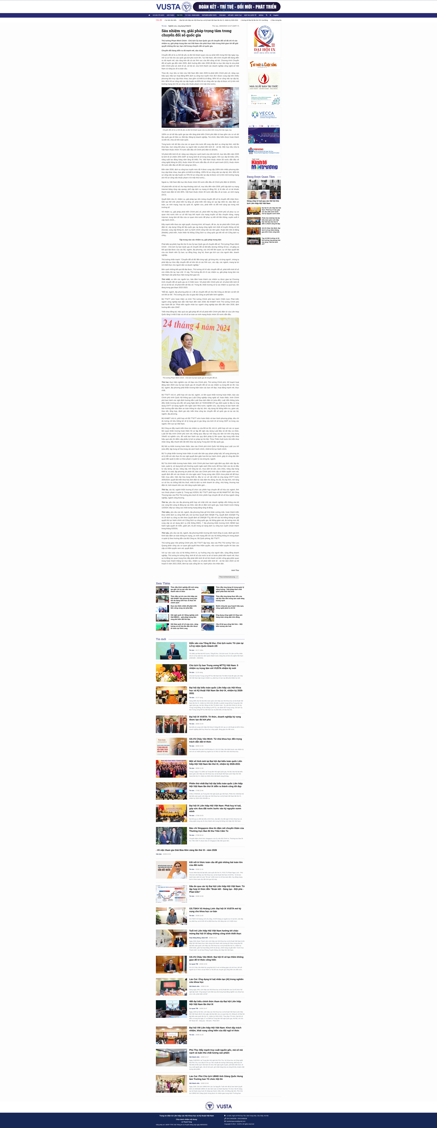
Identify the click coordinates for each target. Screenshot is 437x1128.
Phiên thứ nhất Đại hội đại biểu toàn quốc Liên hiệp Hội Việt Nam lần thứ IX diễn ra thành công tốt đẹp (271, 221)
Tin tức (180, 15)
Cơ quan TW (193, 964)
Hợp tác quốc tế (250, 15)
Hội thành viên (194, 986)
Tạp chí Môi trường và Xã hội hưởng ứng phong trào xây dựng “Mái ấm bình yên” (271, 241)
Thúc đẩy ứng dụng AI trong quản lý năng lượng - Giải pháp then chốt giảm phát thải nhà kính (230, 589)
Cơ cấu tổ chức (158, 15)
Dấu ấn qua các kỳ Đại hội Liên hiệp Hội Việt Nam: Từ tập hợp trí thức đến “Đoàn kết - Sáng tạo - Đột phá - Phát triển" (217, 889)
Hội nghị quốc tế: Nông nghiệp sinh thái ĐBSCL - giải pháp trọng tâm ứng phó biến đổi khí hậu (184, 617)
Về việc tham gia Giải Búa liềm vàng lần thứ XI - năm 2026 (187, 850)
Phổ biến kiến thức (209, 15)
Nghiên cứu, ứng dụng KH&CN (179, 26)
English (276, 15)
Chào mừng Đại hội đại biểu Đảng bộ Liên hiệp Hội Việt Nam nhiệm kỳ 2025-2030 (218, 20)
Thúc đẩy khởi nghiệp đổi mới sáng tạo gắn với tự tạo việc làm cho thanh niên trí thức (184, 589)
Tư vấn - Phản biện (192, 15)
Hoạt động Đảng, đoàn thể (198, 938)
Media (261, 15)
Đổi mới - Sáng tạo (235, 15)
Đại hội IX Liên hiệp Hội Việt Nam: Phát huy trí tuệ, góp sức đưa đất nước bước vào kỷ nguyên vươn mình (215, 809)
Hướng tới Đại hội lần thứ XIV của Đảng (175, 20)
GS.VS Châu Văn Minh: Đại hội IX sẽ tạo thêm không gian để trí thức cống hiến (271, 230)
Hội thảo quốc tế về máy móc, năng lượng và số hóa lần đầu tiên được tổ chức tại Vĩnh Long (184, 626)
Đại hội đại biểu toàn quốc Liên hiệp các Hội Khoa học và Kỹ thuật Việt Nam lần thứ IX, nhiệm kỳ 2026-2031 (216, 691)
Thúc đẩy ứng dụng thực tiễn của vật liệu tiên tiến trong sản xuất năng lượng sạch (230, 598)
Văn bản (222, 15)
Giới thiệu (170, 15)
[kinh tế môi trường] (264, 164)
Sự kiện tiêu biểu (254, 20)
